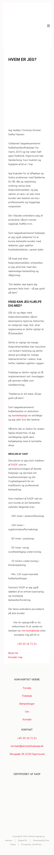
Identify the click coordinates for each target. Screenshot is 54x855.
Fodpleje (27, 695)
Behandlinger (27, 703)
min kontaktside (30, 630)
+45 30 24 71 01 (27, 644)
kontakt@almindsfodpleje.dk (27, 746)
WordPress (37, 844)
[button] (13, 653)
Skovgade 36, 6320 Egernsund (27, 754)
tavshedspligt (20, 415)
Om (27, 711)
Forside (27, 688)
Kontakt (27, 719)
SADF (14, 464)
